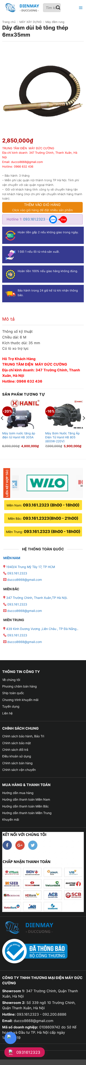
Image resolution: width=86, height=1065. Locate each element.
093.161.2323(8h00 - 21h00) (50, 518)
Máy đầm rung (54, 22)
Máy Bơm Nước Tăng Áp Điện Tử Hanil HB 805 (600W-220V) (62, 437)
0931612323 (28, 1052)
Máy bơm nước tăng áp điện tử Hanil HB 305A (18, 435)
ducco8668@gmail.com (24, 579)
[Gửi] (58, 8)
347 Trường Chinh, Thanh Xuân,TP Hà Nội (36, 598)
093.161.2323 (34, 219)
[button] (80, 8)
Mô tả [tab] (8, 319)
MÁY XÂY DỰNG (30, 22)
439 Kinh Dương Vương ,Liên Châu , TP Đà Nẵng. (41, 629)
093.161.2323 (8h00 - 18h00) (51, 505)
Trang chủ (8, 22)
